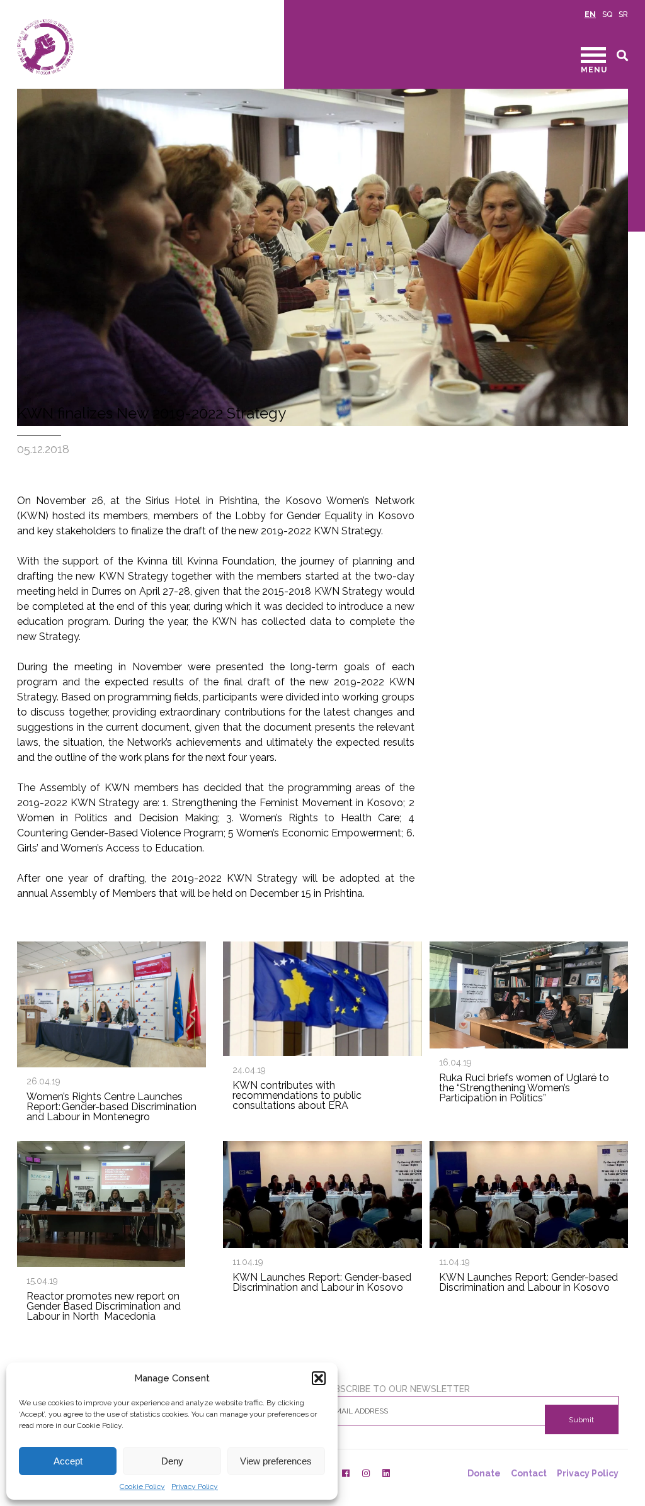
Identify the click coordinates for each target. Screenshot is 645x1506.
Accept (68, 1461)
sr (623, 14)
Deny (172, 1461)
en (590, 14)
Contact (529, 1473)
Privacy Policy (194, 1486)
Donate (484, 1473)
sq (607, 14)
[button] (318, 1378)
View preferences (276, 1461)
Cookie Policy (142, 1486)
